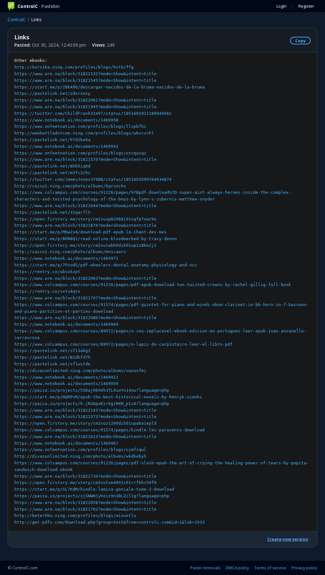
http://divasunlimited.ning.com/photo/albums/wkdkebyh (80, 456)
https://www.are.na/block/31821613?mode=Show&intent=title (85, 436)
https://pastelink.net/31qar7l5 (52, 212)
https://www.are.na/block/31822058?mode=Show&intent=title (85, 502)
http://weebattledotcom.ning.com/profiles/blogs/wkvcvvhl (84, 133)
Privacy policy (304, 568)
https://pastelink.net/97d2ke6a (52, 139)
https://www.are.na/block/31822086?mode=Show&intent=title (85, 317)
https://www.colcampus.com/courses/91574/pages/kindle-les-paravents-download (109, 430)
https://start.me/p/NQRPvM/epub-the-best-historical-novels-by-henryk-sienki (108, 397)
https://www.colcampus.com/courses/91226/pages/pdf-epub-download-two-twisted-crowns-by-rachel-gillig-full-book (152, 284)
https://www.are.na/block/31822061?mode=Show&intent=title (85, 100)
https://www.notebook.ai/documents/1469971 (66, 258)
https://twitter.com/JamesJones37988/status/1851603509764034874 (93, 179)
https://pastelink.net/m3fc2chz (52, 172)
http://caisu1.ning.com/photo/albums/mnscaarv (70, 251)
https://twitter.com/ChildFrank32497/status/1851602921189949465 (93, 113)
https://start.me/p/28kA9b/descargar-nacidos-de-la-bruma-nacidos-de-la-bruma (109, 87)
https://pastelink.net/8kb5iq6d (52, 166)
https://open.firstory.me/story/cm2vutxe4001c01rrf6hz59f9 (85, 482)
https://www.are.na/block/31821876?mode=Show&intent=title (85, 225)
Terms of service (270, 568)
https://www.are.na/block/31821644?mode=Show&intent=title (85, 205)
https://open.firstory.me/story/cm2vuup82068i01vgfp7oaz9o (85, 219)
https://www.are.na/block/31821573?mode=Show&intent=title (85, 416)
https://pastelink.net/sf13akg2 (52, 350)
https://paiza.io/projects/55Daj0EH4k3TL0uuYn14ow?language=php (91, 390)
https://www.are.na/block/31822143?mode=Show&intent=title (85, 410)
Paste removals (205, 568)
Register (306, 6)
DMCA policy (237, 568)
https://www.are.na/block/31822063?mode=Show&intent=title (85, 278)
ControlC (17, 19)
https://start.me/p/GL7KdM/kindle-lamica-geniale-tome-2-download (94, 489)
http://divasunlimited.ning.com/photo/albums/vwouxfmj (80, 370)
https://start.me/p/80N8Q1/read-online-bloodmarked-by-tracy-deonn (95, 238)
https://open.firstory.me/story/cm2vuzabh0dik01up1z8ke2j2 (85, 245)
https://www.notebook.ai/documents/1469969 (66, 324)
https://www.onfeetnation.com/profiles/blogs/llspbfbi (80, 126)
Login (281, 6)
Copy (300, 40)
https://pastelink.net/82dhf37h (52, 357)
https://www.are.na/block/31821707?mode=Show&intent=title (85, 298)
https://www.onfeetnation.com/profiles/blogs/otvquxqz (80, 153)
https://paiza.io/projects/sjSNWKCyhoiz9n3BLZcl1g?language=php (91, 495)
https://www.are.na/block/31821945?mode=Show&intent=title (85, 106)
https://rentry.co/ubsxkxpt (47, 271)
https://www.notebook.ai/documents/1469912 (66, 377)
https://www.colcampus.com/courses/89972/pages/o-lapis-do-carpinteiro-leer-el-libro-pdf (123, 344)
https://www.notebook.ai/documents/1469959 (66, 383)
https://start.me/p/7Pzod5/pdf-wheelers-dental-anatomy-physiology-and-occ (105, 265)
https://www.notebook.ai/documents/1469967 (66, 443)
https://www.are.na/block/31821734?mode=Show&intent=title (85, 476)
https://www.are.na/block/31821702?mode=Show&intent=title (85, 509)
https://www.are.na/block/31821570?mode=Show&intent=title (85, 159)
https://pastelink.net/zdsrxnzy (52, 93)
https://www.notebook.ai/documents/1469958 (66, 120)
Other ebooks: (161, 291)
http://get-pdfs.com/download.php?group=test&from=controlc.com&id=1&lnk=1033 (109, 522)
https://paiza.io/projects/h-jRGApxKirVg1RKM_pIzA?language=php (91, 403)
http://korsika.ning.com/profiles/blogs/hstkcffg (74, 67)
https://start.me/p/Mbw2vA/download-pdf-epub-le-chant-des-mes (90, 232)
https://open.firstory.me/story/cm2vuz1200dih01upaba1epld (85, 423)
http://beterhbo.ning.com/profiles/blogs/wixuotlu (75, 515)
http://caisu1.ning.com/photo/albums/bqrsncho (70, 186)
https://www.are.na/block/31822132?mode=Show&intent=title (85, 73)
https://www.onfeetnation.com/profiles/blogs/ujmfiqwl (80, 449)
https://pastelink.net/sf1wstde (52, 364)
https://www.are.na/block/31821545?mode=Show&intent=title (85, 80)
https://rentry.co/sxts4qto (47, 291)
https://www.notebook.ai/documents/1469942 (66, 146)
